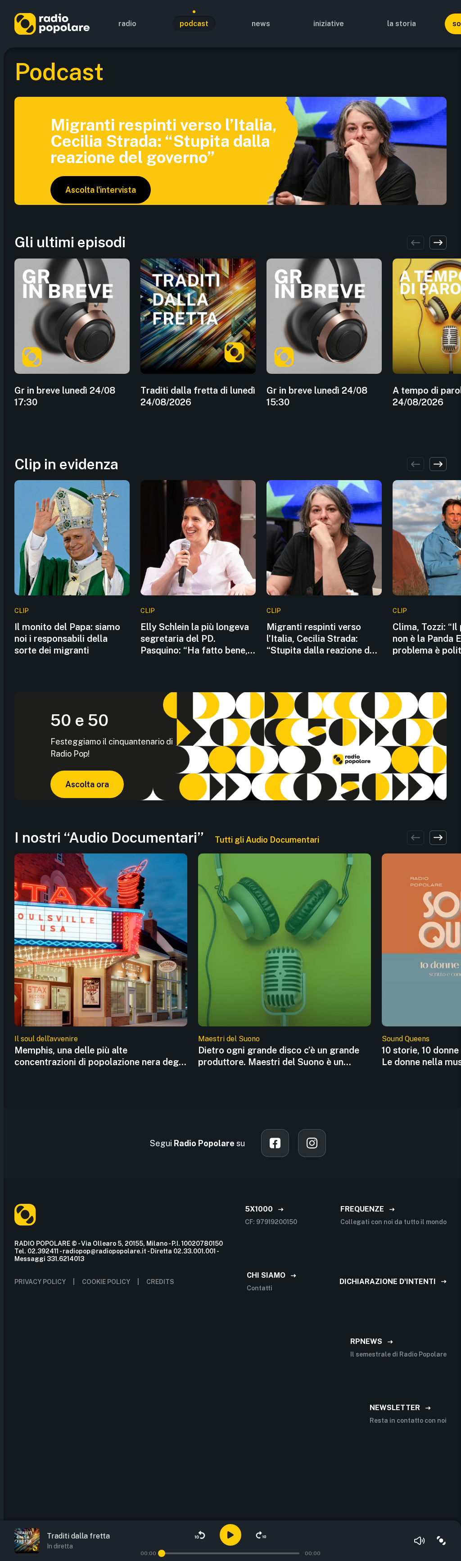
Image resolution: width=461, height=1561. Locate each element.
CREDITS (160, 1281)
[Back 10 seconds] (199, 1534)
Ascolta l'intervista (100, 190)
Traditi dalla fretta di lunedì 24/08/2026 (197, 396)
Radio (127, 23)
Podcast (194, 23)
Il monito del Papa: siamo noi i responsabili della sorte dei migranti (67, 639)
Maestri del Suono (229, 1039)
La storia (401, 23)
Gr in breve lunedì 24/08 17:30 (64, 396)
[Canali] (441, 1540)
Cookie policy (106, 1281)
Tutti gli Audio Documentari (267, 839)
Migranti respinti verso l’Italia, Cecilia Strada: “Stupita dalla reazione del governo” (322, 639)
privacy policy (40, 1281)
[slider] (161, 1553)
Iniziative (328, 23)
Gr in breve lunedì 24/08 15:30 (317, 396)
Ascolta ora (87, 784)
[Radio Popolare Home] (52, 24)
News (261, 23)
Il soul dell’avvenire (46, 1039)
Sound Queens (405, 1039)
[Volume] (419, 1540)
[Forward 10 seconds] (261, 1534)
